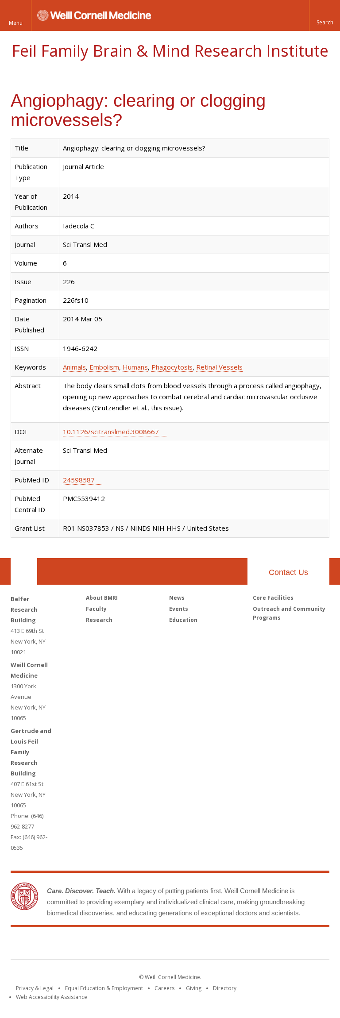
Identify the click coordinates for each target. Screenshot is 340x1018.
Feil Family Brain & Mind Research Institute (170, 51)
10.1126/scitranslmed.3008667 (111, 431)
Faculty (96, 609)
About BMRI (102, 598)
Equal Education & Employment (104, 988)
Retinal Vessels (219, 366)
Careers (164, 988)
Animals (74, 366)
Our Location (24, 571)
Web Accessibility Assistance (51, 997)
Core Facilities (273, 598)
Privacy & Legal (35, 988)
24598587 (79, 479)
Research (99, 620)
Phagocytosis (172, 366)
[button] (324, 15)
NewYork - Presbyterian (244, 945)
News (177, 598)
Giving (193, 988)
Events (178, 609)
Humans (135, 366)
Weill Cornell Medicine (105, 945)
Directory (224, 988)
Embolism (104, 366)
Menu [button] (16, 23)
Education (183, 620)
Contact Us (288, 572)
